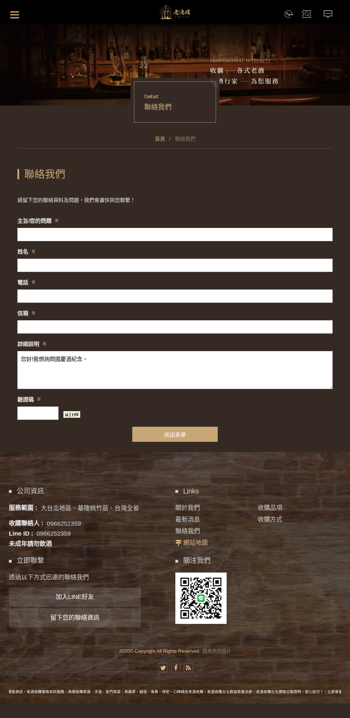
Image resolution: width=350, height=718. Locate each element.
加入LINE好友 (75, 596)
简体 (288, 15)
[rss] (188, 667)
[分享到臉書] (175, 667)
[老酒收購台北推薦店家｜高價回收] (175, 64)
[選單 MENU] (14, 15)
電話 (26, 282)
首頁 (160, 139)
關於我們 (187, 507)
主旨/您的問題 (38, 221)
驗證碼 (29, 399)
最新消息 (187, 519)
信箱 (26, 313)
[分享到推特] (163, 667)
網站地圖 (195, 542)
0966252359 (64, 523)
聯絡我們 (187, 531)
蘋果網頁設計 (216, 651)
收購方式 (270, 519)
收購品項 (270, 507)
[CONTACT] (328, 15)
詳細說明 (31, 344)
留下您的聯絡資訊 (74, 617)
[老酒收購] (175, 12)
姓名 (26, 252)
